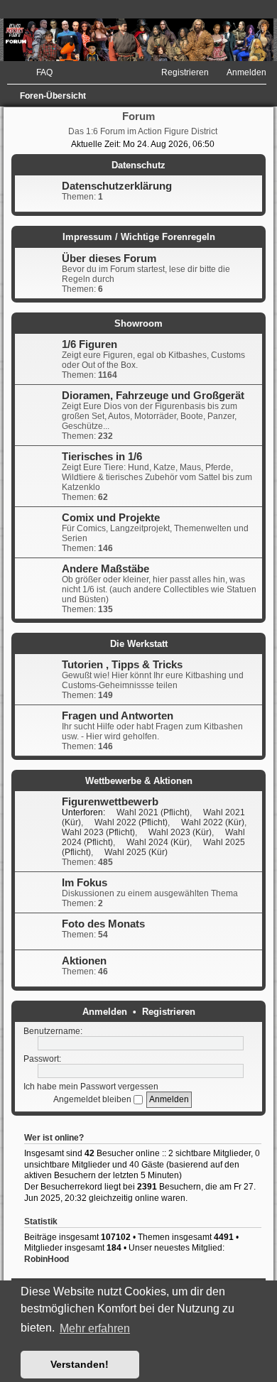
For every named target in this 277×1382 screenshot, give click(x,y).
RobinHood (46, 1259)
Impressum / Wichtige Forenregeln (139, 237)
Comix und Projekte (111, 517)
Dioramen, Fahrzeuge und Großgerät (153, 395)
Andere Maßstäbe (105, 569)
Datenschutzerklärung (117, 186)
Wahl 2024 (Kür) (158, 842)
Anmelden (104, 1011)
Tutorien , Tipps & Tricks (122, 664)
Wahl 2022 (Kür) (212, 822)
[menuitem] (38, 72)
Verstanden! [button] (79, 1364)
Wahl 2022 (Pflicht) (131, 822)
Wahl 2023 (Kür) (180, 832)
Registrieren (168, 1011)
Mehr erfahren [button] (95, 1328)
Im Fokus (84, 882)
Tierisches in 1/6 (102, 456)
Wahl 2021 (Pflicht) (153, 812)
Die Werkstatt (139, 643)
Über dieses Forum (109, 258)
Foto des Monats (103, 924)
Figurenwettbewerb (110, 801)
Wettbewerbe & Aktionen (138, 781)
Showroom (138, 323)
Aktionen (84, 961)
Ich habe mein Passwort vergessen (90, 1087)
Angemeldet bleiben (93, 1099)
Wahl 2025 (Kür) (136, 852)
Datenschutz (138, 165)
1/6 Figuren (89, 344)
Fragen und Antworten (117, 716)
